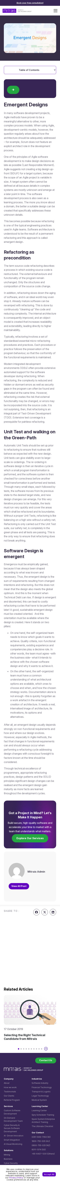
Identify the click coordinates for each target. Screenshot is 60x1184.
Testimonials (10, 1091)
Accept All (49, 1174)
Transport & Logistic (41, 1091)
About (6, 1083)
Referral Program (12, 1100)
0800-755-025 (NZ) (41, 1145)
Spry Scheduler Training (43, 1115)
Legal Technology (40, 1096)
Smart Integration (12, 1140)
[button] (56, 11)
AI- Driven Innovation (13, 1135)
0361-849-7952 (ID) (41, 1137)
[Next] (46, 1048)
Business (8, 1159)
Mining (7, 1154)
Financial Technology (42, 1087)
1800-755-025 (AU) (41, 1141)
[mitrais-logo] (17, 11)
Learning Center (39, 1110)
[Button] (13, 90)
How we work (10, 1087)
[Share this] (36, 912)
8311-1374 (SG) (39, 1149)
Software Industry (40, 1083)
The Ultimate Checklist (42, 1126)
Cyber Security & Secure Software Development (12, 1128)
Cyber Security (11, 1163)
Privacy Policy (16, 1177)
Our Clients (9, 1096)
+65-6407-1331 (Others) (43, 1154)
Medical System (39, 1100)
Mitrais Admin (36, 871)
